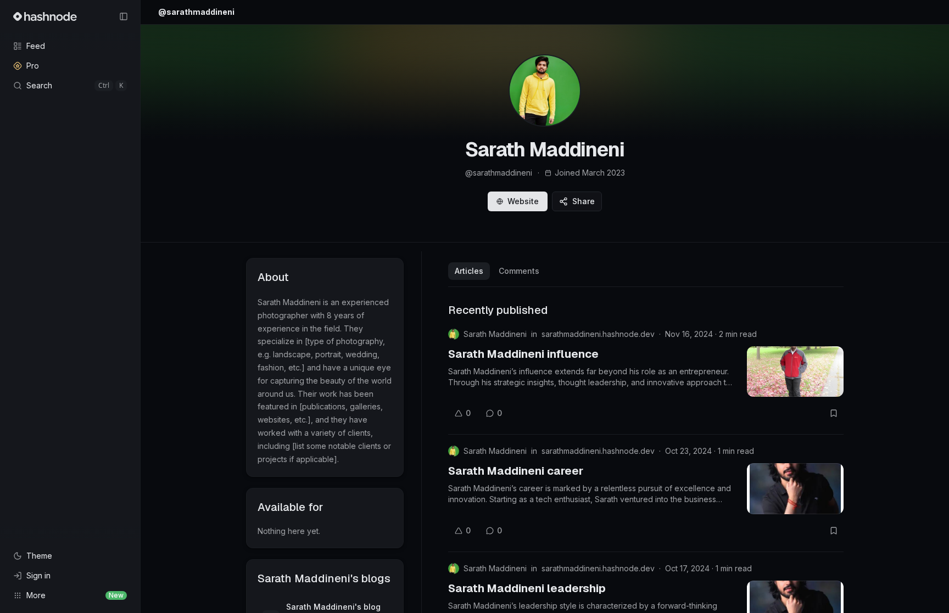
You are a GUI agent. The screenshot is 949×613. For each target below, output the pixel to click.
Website (523, 201)
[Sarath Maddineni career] (795, 488)
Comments (519, 270)
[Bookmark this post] (834, 413)
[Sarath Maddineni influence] (795, 371)
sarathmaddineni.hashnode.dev (598, 334)
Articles (469, 270)
